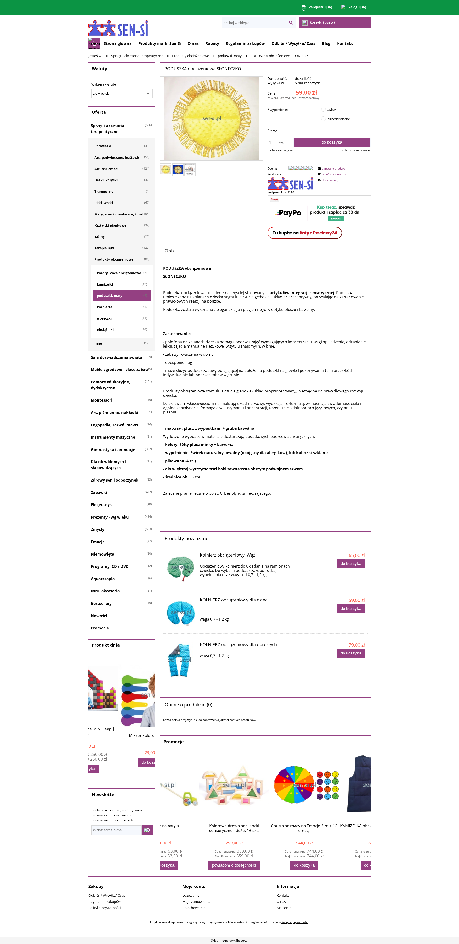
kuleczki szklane (338, 119)
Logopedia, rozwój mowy (114, 425)
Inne (98, 343)
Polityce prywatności (294, 922)
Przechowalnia (194, 908)
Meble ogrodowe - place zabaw (120, 369)
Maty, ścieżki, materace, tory (118, 214)
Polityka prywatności (104, 908)
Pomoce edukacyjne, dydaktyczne (110, 385)
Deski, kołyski (106, 180)
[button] (330, 168)
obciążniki (105, 329)
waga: (273, 130)
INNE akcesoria (105, 591)
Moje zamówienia (196, 901)
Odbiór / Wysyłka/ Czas (106, 895)
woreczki (104, 318)
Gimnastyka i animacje (113, 449)
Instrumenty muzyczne (113, 437)
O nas (281, 901)
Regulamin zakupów (104, 901)
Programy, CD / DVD (110, 566)
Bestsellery (101, 603)
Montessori (101, 400)
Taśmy (99, 236)
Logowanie (190, 895)
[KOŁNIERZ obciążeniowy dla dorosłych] (181, 660)
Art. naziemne (106, 168)
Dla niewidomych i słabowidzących (108, 464)
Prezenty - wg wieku (110, 517)
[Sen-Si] (290, 183)
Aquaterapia (103, 578)
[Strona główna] (118, 26)
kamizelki (105, 284)
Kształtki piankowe (110, 225)
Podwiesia (102, 146)
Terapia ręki (104, 248)
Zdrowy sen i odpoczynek (114, 480)
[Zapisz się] (147, 830)
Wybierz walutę (103, 84)
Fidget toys (101, 504)
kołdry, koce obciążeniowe (119, 273)
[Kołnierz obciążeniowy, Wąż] (181, 567)
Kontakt (283, 895)
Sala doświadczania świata (116, 357)
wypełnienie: (278, 109)
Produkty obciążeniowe (113, 259)
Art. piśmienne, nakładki (114, 412)
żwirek (331, 109)
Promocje (100, 628)
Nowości (99, 615)
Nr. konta (284, 908)
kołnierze (104, 307)
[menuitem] (117, 43)
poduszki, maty (109, 295)
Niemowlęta (102, 554)
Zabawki (99, 492)
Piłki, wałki (103, 202)
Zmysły (97, 529)
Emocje (97, 541)
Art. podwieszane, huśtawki (117, 157)
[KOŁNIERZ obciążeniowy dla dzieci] (181, 613)
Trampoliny (103, 191)
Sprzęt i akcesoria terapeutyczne (107, 128)
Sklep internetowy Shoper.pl (229, 941)
